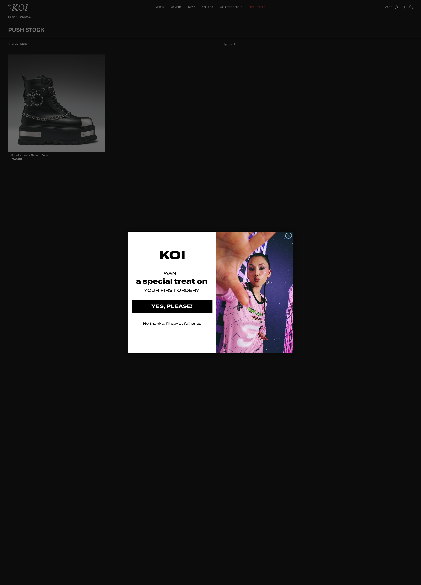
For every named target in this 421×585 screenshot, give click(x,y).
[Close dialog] (288, 236)
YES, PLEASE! (172, 306)
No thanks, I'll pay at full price (172, 323)
